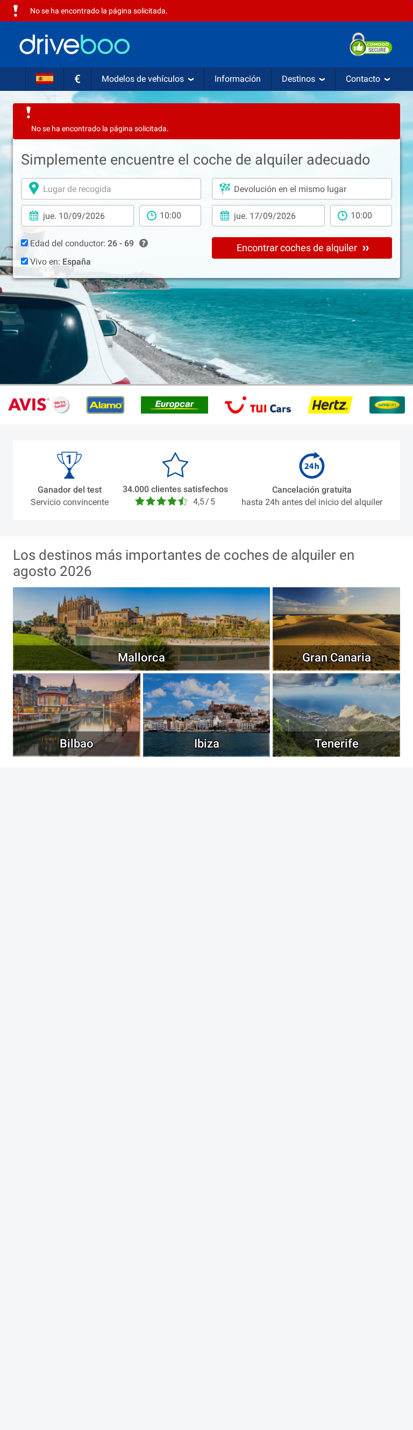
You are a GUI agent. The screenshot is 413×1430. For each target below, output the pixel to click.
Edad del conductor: (81, 243)
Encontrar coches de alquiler (298, 247)
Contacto (363, 79)
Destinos (298, 79)
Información (238, 79)
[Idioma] (44, 79)
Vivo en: (59, 262)
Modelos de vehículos (143, 79)
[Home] (75, 44)
